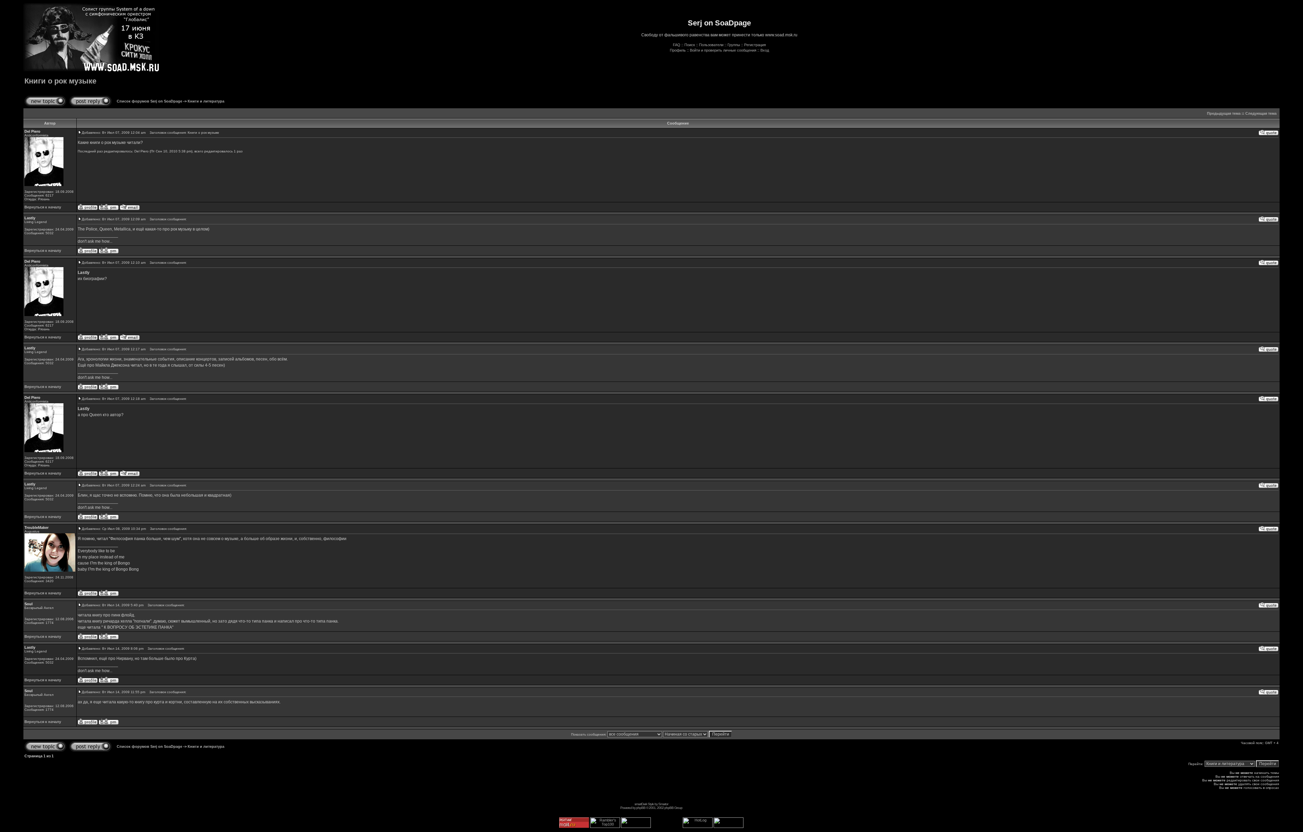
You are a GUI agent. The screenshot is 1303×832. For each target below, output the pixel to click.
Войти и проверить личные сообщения (723, 50)
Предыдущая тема (1224, 113)
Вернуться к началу (42, 207)
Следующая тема (1261, 113)
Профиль (678, 50)
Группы (734, 45)
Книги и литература (206, 101)
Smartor (663, 804)
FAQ (676, 45)
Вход (764, 50)
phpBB (640, 808)
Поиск (689, 45)
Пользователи (711, 45)
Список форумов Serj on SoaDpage (149, 101)
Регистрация (755, 45)
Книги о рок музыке (60, 81)
